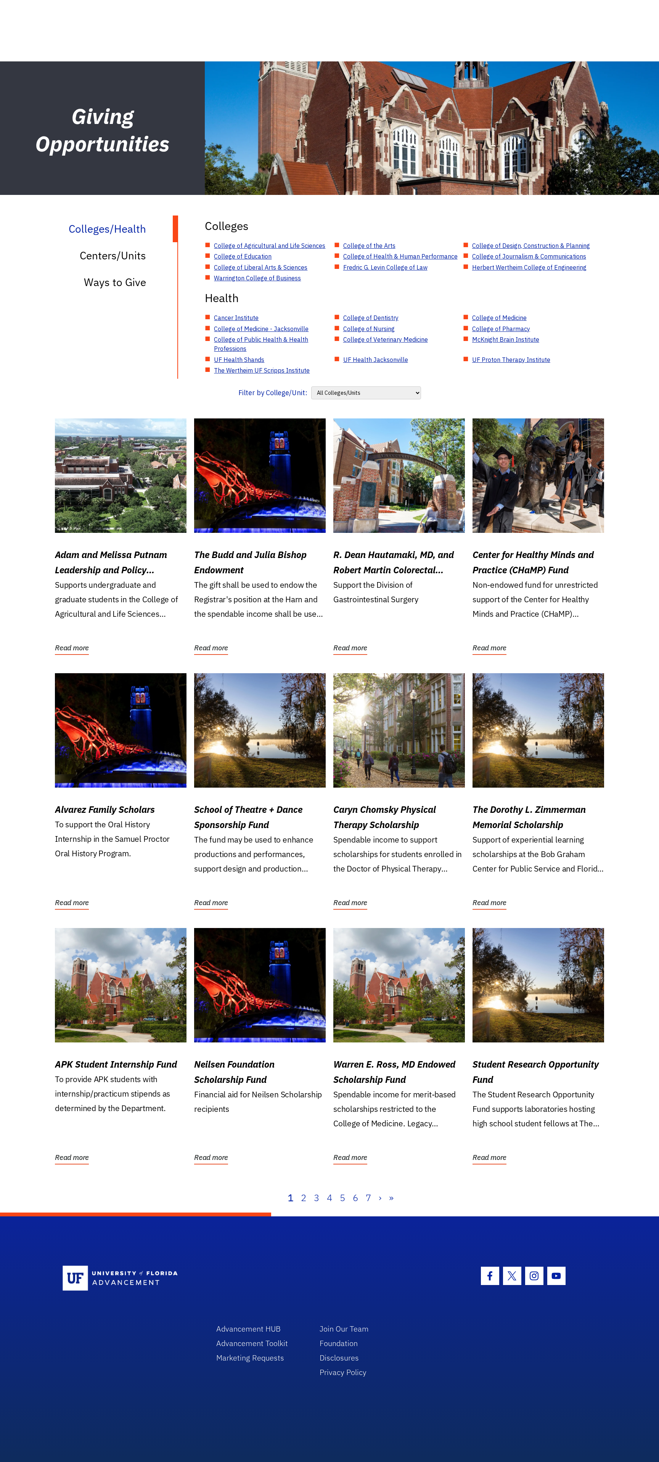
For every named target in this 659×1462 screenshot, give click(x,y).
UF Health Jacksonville (375, 359)
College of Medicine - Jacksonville (261, 329)
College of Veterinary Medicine (385, 339)
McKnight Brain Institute (505, 339)
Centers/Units (113, 255)
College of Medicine (499, 318)
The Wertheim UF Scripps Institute (262, 370)
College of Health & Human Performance (400, 256)
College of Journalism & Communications (529, 256)
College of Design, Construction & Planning (531, 245)
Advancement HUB (248, 1329)
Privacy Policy (343, 1372)
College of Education (243, 256)
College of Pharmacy (501, 329)
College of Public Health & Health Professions (261, 344)
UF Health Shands (239, 359)
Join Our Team (344, 1329)
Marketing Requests (250, 1358)
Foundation (339, 1343)
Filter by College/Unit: (272, 392)
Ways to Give (115, 282)
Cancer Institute (236, 318)
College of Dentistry (371, 318)
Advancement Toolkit (252, 1343)
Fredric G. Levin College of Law (385, 267)
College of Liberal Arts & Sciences (260, 267)
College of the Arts (369, 245)
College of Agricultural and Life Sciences (269, 245)
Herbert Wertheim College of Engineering (529, 267)
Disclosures (339, 1358)
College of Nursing (369, 329)
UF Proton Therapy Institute (511, 359)
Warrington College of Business (257, 278)
